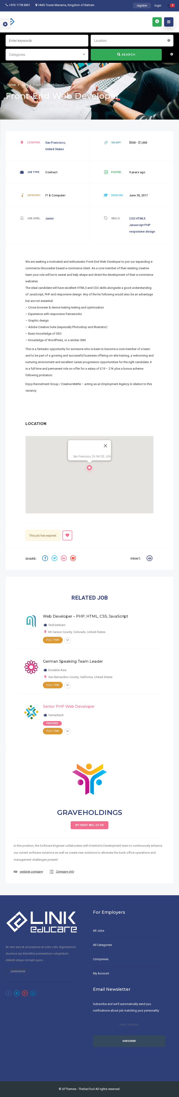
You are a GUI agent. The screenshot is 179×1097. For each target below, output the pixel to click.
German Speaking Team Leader (73, 661)
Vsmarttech (56, 715)
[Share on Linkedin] (64, 559)
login (158, 5)
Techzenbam (56, 625)
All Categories (102, 945)
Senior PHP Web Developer (69, 706)
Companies (100, 959)
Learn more (17, 971)
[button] (89, 469)
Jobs (24, 85)
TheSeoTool (87, 1089)
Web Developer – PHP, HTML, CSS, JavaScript (85, 616)
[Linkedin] (33, 993)
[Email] (73, 559)
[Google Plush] (25, 993)
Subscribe (129, 1041)
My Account (101, 973)
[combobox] (132, 40)
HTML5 (140, 218)
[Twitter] (17, 993)
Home (12, 85)
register (142, 5)
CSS (132, 218)
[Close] (105, 445)
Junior (49, 218)
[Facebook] (8, 993)
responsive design (142, 231)
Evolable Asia (57, 670)
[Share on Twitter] (55, 559)
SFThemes (69, 1089)
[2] (169, 6)
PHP (147, 225)
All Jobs (98, 930)
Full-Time (52, 639)
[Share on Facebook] (45, 559)
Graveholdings (89, 812)
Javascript (136, 225)
